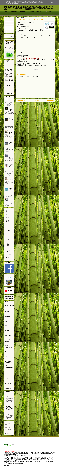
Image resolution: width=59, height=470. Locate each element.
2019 (7, 217)
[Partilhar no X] (35, 69)
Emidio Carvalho (7, 427)
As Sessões (49, 11)
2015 (7, 223)
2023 (7, 211)
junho (8, 250)
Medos (6, 356)
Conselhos (6, 327)
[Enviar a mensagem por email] (34, 69)
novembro (8, 225)
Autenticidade (7, 314)
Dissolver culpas (7, 328)
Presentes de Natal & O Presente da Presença (9, 42)
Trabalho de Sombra (8, 388)
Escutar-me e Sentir (8, 339)
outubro (8, 247)
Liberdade (6, 354)
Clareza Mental (7, 323)
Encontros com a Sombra (9, 335)
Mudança (6, 358)
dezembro (8, 224)
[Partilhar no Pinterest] (37, 69)
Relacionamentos (7, 376)
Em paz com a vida (8, 332)
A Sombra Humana (9, 393)
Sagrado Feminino (8, 381)
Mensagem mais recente (22, 100)
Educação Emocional (8, 330)
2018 (7, 218)
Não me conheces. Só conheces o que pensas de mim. (11, 120)
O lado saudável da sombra (9, 359)
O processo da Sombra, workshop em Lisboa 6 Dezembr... (9, 229)
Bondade (6, 319)
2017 (7, 220)
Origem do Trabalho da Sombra (40, 11)
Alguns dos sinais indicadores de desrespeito (8, 395)
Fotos (6, 351)
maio (7, 251)
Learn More (47, 2)
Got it (52, 2)
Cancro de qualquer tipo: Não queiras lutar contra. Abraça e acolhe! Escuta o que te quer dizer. (9, 133)
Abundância (7, 309)
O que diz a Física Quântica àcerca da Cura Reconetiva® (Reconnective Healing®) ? (9, 409)
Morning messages (8, 429)
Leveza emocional (8, 353)
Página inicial (7, 11)
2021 (7, 214)
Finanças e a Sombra (8, 347)
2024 (7, 210)
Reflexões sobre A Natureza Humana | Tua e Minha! (11, 156)
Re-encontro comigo (8, 373)
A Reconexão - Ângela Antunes (8, 406)
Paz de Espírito (7, 365)
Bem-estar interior (8, 316)
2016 (7, 221)
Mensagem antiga (50, 100)
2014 (7, 257)
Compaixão (6, 325)
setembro (8, 248)
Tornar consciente (8, 386)
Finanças (6, 345)
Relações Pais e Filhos (8, 378)
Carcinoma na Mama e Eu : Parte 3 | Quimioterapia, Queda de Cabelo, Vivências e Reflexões (9, 167)
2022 (7, 213)
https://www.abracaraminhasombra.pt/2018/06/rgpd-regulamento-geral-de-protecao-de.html (17, 440)
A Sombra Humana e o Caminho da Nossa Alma (26, 11)
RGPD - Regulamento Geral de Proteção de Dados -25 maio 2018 (8, 371)
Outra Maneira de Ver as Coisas (10, 14)
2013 (7, 259)
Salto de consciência (8, 383)
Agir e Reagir (7, 311)
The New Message (8, 433)
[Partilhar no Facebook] (36, 69)
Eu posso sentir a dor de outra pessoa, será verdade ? (9, 234)
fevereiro (8, 254)
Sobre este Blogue (14, 11)
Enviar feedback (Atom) (37, 103)
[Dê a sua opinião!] (35, 69)
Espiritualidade (7, 341)
